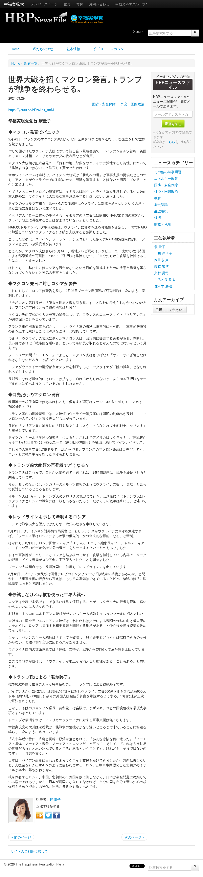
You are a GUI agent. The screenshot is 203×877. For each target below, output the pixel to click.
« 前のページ (21, 837)
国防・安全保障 (104, 103)
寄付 (79, 3)
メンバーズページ (44, 3)
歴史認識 (161, 204)
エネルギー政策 (166, 178)
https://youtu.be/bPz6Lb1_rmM (31, 109)
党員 (67, 3)
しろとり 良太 (164, 279)
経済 (157, 217)
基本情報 (73, 48)
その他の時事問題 (167, 171)
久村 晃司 (161, 272)
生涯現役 (161, 210)
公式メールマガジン (109, 48)
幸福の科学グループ (130, 3)
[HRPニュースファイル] (36, 15)
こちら (170, 141)
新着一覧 (30, 63)
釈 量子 (55, 799)
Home (15, 48)
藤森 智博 (161, 266)
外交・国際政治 (132, 103)
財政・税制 (162, 224)
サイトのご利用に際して (29, 851)
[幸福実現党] (87, 18)
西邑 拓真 (161, 259)
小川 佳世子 (163, 253)
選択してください (168, 309)
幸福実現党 (14, 4)
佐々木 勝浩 (163, 285)
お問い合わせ (99, 3)
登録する (175, 123)
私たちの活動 (43, 48)
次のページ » (134, 837)
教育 (157, 197)
